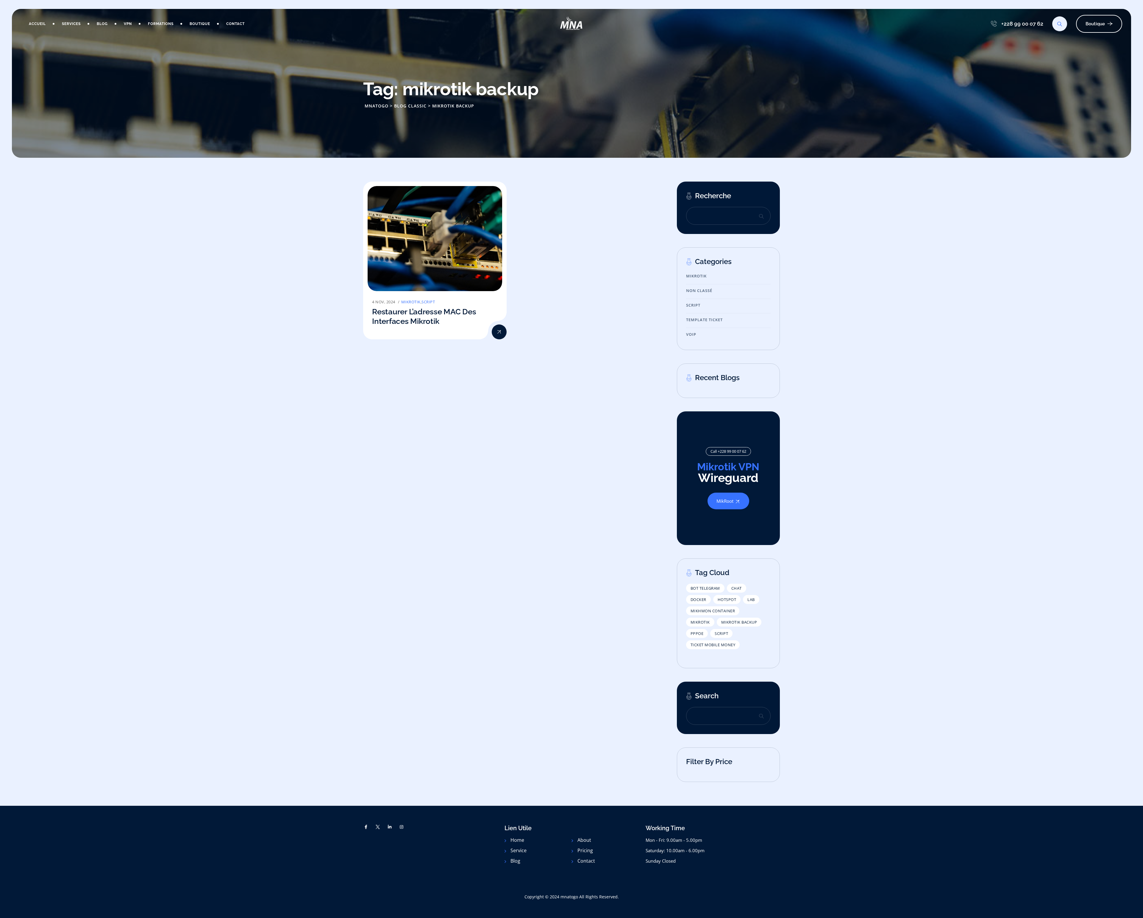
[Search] (1059, 23)
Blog (102, 24)
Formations (161, 24)
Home (517, 840)
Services (71, 24)
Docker (698, 599)
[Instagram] (402, 827)
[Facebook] (366, 827)
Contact (235, 24)
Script (428, 302)
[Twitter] (378, 827)
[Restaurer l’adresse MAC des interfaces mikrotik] (499, 331)
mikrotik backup (739, 622)
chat (736, 588)
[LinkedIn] (390, 827)
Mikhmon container (713, 610)
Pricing (585, 850)
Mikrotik (411, 302)
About (584, 840)
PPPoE (697, 633)
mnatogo (569, 897)
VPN (128, 24)
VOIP (691, 334)
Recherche (713, 195)
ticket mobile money (713, 644)
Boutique (200, 24)
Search (761, 216)
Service (518, 850)
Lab (751, 599)
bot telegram (705, 588)
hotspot (727, 599)
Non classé (699, 290)
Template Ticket (704, 319)
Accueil (37, 24)
